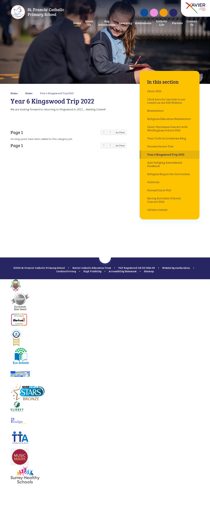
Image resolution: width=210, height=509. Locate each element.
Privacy (71, 271)
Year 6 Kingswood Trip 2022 (57, 93)
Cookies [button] (61, 271)
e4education (182, 267)
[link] (104, 132)
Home (14, 93)
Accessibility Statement (122, 271)
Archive (120, 132)
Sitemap (149, 271)
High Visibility (92, 271)
